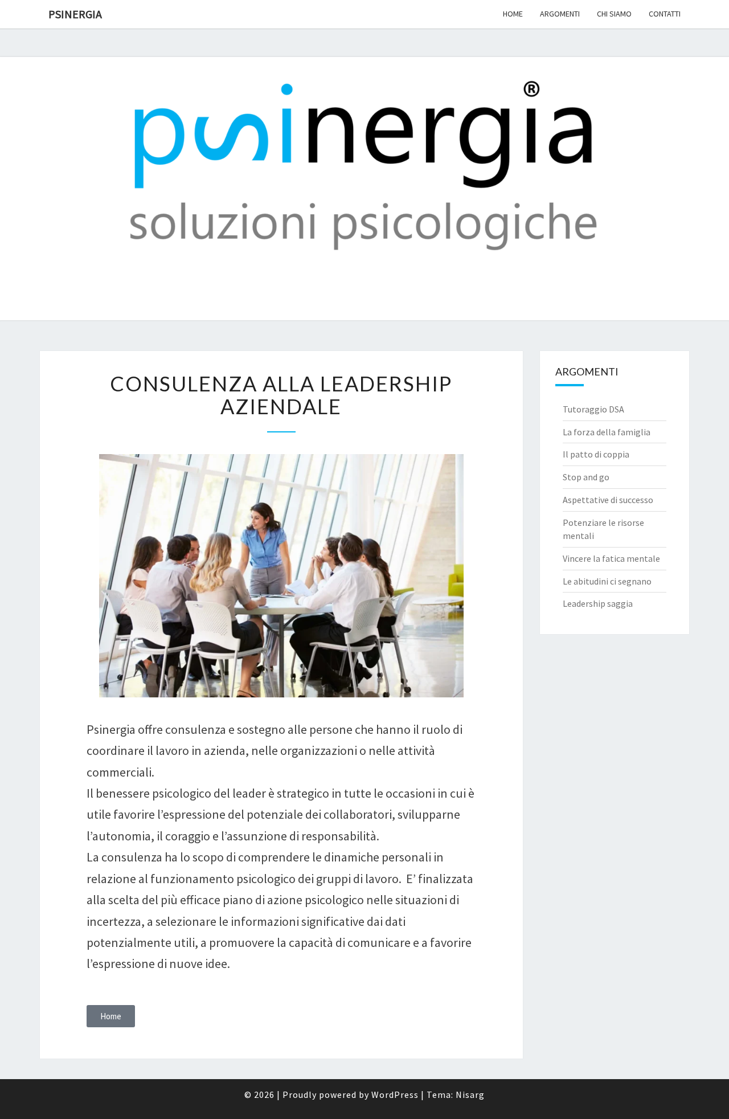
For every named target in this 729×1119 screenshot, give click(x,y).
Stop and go (586, 477)
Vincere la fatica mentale (611, 558)
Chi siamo (614, 14)
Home (513, 14)
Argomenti (560, 14)
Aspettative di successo (608, 499)
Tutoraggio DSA (593, 409)
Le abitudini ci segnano (607, 581)
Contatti (665, 14)
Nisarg (470, 1094)
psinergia (75, 14)
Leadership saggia (598, 603)
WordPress (395, 1094)
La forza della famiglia (606, 432)
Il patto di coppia (596, 454)
